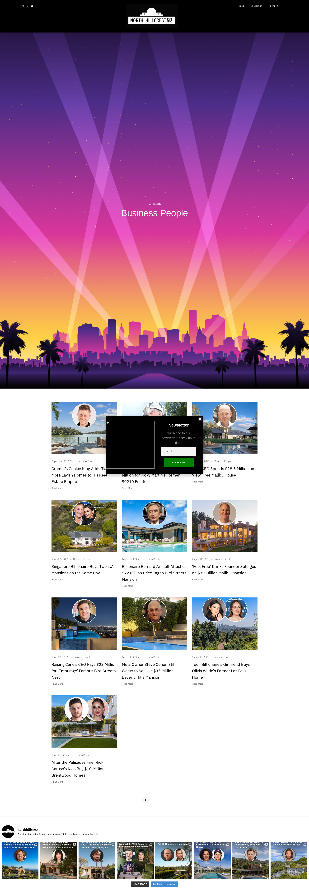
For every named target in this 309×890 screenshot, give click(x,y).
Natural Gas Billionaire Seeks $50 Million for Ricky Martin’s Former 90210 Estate (152, 475)
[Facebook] (32, 6)
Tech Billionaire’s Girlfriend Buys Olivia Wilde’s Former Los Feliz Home (221, 671)
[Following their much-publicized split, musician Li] (135, 860)
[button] (200, 419)
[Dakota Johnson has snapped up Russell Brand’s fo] (58, 860)
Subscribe (179, 462)
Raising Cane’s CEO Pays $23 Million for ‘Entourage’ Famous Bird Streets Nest (84, 671)
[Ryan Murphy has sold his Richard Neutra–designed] (173, 860)
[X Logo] (27, 6)
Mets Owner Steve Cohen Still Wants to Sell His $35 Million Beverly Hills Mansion (148, 671)
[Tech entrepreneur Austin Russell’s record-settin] (20, 860)
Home (241, 6)
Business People (86, 461)
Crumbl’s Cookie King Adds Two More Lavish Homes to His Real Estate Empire (80, 475)
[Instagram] (23, 6)
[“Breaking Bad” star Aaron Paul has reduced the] (97, 860)
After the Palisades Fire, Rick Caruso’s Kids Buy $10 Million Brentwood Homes (78, 769)
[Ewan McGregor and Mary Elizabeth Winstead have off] (250, 860)
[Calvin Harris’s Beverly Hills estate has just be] (289, 860)
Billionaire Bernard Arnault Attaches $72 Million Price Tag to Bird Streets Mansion (154, 573)
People (274, 6)
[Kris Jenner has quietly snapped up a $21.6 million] (212, 860)
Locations (256, 6)
